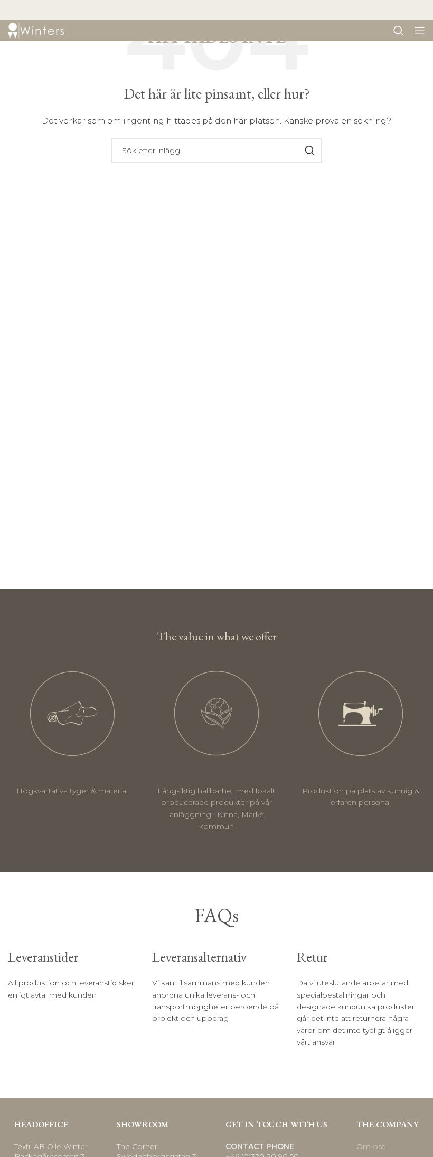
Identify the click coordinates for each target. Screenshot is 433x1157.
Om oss (370, 1146)
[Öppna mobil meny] (419, 30)
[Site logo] (36, 30)
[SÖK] (310, 150)
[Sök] (398, 30)
